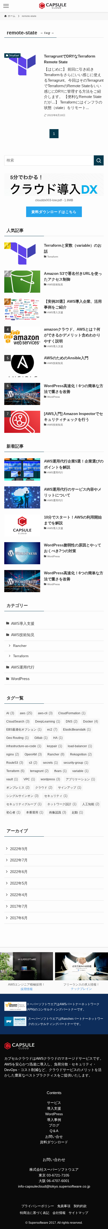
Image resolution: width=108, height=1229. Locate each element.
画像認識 (57, 812)
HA (58, 738)
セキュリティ (55, 796)
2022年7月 (19, 860)
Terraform (21, 656)
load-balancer (80, 746)
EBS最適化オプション (23, 729)
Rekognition (81, 754)
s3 (33, 762)
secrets (50, 762)
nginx (12, 754)
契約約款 (80, 1206)
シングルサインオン (22, 796)
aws (26, 713)
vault (12, 779)
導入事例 (54, 1120)
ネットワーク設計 (61, 804)
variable (80, 771)
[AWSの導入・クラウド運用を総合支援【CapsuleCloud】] (54, 6)
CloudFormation (71, 713)
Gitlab (40, 738)
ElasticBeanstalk (77, 729)
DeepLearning (47, 721)
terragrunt (39, 771)
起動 (77, 812)
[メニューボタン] (6, 6)
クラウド (43, 787)
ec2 (52, 729)
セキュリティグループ (23, 804)
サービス (54, 1103)
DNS (71, 721)
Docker (90, 721)
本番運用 (34, 812)
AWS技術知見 (22, 635)
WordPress (20, 679)
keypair (54, 746)
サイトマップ (78, 1213)
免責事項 (63, 1206)
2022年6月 (19, 871)
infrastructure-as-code (23, 746)
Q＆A (54, 1131)
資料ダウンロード (54, 1142)
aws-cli (45, 713)
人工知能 (90, 804)
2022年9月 (19, 849)
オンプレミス (17, 787)
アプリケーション (80, 779)
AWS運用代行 (22, 667)
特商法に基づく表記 (34, 1213)
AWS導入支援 (22, 623)
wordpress (50, 779)
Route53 (14, 762)
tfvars (60, 771)
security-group (76, 762)
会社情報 (59, 1213)
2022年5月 (19, 883)
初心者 (13, 812)
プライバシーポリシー (37, 1206)
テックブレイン (81, 989)
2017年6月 (19, 918)
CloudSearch (17, 721)
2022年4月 (19, 895)
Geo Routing (17, 738)
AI (10, 713)
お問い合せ (54, 1137)
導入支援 (54, 1108)
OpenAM (33, 754)
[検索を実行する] (99, 160)
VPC (29, 779)
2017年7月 (19, 906)
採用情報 (27, 989)
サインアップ (69, 787)
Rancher (20, 646)
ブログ (54, 1125)
